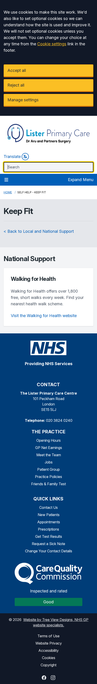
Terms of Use (48, 636)
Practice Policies (48, 476)
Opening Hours (48, 440)
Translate (12, 156)
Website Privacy (48, 643)
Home (8, 192)
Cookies (48, 657)
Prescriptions (48, 529)
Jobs (49, 462)
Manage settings (23, 99)
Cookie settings (51, 43)
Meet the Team (48, 455)
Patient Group (48, 469)
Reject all (15, 85)
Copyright (48, 665)
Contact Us (48, 507)
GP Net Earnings (48, 447)
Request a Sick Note (48, 543)
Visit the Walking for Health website (44, 315)
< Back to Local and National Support (39, 231)
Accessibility (48, 650)
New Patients (49, 514)
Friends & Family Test (48, 484)
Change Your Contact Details (48, 551)
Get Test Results (48, 536)
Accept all (16, 70)
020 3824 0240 (59, 420)
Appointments (48, 522)
